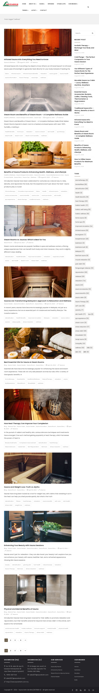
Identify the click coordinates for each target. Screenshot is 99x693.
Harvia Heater (55, 677)
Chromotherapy (10, 191)
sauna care (35, 195)
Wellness (33, 177)
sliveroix (35, 62)
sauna (7, 261)
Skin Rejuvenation (33, 447)
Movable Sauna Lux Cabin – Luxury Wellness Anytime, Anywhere (84, 82)
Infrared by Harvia (56, 670)
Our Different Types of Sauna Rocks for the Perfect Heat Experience (83, 71)
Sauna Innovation (39, 175)
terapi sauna (81, 339)
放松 (78, 352)
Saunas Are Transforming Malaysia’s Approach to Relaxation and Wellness (37, 301)
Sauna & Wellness (9, 62)
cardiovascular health (12, 628)
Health (44, 191)
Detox (7, 74)
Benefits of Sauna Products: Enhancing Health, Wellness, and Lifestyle (35, 172)
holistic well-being (83, 209)
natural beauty (47, 565)
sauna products (47, 195)
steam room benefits (32, 136)
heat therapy (54, 443)
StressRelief (31, 383)
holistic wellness (27, 628)
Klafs (75, 680)
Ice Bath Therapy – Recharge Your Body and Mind (84, 47)
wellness (43, 78)
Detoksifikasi (81, 184)
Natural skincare (10, 447)
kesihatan (80, 243)
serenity (79, 310)
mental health (51, 628)
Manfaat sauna (81, 255)
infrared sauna (16, 74)
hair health (37, 565)
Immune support (39, 628)
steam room (19, 136)
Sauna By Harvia (56, 667)
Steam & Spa (61, 4)
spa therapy (61, 132)
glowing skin (27, 565)
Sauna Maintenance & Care (55, 175)
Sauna (41, 4)
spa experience (10, 199)
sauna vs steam (40, 132)
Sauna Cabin (12, 365)
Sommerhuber (79, 677)
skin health (51, 132)
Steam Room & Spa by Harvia (60, 673)
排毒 (89, 348)
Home (24, 4)
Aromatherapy (9, 379)
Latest (33, 10)
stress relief (35, 261)
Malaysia (47, 318)
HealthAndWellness (33, 379)
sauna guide (53, 74)
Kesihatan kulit (81, 247)
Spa (90, 314)
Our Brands (72, 4)
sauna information (11, 78)
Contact (43, 10)
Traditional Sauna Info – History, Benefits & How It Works (84, 110)
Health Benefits (10, 132)
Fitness (18, 501)
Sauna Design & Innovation (24, 118)
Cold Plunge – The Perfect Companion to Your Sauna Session (84, 59)
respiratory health (58, 257)
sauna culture (65, 318)
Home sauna (81, 218)
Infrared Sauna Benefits (30, 74)
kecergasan (80, 235)
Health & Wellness (9, 118)
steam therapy (22, 199)
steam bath (8, 136)
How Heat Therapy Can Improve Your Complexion (26, 423)
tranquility (80, 343)
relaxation (44, 74)
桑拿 (86, 352)
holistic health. (81, 205)
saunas (7, 322)
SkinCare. (44, 447)
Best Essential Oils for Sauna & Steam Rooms (24, 362)
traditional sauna (35, 199)
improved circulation (34, 257)
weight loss (18, 505)
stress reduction (28, 322)
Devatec (77, 673)
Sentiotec (77, 670)
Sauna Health (64, 74)
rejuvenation (9, 632)
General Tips (12, 426)
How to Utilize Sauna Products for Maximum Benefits (83, 161)
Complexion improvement (27, 443)
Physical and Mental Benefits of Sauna (21, 609)
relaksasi (79, 276)
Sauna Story (18, 177)
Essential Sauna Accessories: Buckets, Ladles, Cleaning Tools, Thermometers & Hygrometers (83, 96)
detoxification (9, 257)
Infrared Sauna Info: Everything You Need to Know (26, 59)
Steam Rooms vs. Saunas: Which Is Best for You (25, 239)
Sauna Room (30, 304)
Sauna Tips (37, 118)
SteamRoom (21, 383)
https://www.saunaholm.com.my (17, 682)
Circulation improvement (26, 191)
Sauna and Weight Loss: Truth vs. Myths (21, 487)
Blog (5, 365)
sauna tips (34, 78)
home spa (20, 132)
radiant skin (21, 447)
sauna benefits (24, 195)
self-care (58, 501)
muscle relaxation (82, 260)
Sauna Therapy (24, 78)
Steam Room (8, 243)
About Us (32, 4)
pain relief (80, 264)
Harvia (76, 667)
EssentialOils (21, 379)
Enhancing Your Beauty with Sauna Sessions (24, 545)
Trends (24, 10)
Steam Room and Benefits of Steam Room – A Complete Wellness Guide (36, 114)
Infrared (51, 4)
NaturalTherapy (47, 379)
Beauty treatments (11, 443)
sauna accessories (11, 195)
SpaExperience (10, 383)
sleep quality (16, 322)
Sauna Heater (8, 304)
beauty (7, 565)
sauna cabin (80, 297)
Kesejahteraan (82, 239)
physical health (63, 628)
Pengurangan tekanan (84, 268)
